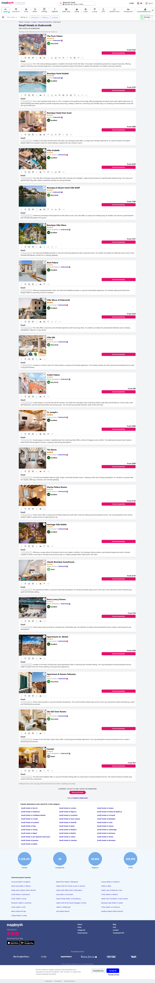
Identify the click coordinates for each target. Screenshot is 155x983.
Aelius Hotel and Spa (18, 911)
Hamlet (50, 749)
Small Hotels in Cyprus (105, 826)
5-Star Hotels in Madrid (109, 894)
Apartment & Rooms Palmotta (61, 674)
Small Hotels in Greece (105, 808)
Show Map (147, 17)
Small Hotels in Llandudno (20, 894)
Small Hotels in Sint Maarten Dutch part (35, 837)
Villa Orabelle (53, 150)
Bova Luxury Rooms (56, 599)
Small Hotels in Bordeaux (106, 840)
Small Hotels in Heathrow (30, 812)
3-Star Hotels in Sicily (18, 899)
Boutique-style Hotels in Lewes (112, 903)
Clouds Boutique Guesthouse (60, 562)
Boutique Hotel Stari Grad (59, 113)
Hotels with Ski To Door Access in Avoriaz (70, 886)
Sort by (23, 17)
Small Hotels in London (67, 808)
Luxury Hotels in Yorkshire (110, 882)
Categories (81, 930)
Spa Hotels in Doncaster (64, 894)
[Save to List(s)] (44, 35)
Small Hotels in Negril (29, 833)
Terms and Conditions (69, 981)
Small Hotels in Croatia (29, 819)
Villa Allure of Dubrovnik (58, 300)
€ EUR (131, 3)
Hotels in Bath (106, 886)
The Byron (52, 449)
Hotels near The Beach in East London (114, 899)
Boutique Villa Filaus (56, 225)
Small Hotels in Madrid (67, 833)
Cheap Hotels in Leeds (19, 915)
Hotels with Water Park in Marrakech (69, 890)
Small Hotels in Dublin (29, 844)
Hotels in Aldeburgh (63, 907)
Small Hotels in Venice (105, 837)
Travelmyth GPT (118, 933)
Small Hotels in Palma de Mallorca (109, 812)
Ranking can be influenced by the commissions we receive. (37, 32)
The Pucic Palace (55, 36)
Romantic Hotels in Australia (21, 903)
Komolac (55, 17)
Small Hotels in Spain (67, 826)
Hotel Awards (82, 933)
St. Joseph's (52, 412)
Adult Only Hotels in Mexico (21, 886)
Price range (11, 17)
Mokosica (45, 17)
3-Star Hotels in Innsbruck (110, 907)
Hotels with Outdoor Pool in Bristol (23, 890)
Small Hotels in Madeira (67, 830)
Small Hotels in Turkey (29, 830)
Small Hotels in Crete (104, 822)
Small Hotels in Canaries (68, 840)
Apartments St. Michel (57, 636)
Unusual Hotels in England (20, 882)
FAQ (114, 927)
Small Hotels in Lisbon (67, 837)
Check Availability (118, 53)
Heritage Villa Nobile (57, 524)
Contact (116, 930)
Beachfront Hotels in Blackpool (67, 882)
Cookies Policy (48, 981)
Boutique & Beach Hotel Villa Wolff (63, 187)
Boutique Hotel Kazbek (58, 73)
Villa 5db (51, 337)
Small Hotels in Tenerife (67, 822)
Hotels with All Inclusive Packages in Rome (71, 903)
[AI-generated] (31, 64)
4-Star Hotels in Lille (18, 907)
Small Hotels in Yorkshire (68, 815)
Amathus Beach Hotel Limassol (112, 911)
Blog (114, 924)
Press (79, 927)
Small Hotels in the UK (29, 808)
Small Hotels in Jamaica (29, 840)
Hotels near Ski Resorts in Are (111, 890)
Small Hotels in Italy (28, 826)
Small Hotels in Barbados (106, 819)
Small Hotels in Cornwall (106, 815)
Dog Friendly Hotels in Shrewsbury (68, 899)
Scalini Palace (53, 375)
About (80, 924)
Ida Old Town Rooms (56, 711)
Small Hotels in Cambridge (107, 830)
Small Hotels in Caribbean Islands (33, 815)
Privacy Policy (58, 981)
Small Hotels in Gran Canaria (69, 819)
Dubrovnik (34, 17)
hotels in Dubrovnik (80, 798)
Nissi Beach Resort (62, 911)
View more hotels (77, 792)
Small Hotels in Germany (106, 833)
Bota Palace (52, 262)
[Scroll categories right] (152, 10)
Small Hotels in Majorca (67, 812)
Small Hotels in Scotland (30, 822)
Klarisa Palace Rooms (57, 487)
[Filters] (3, 17)
